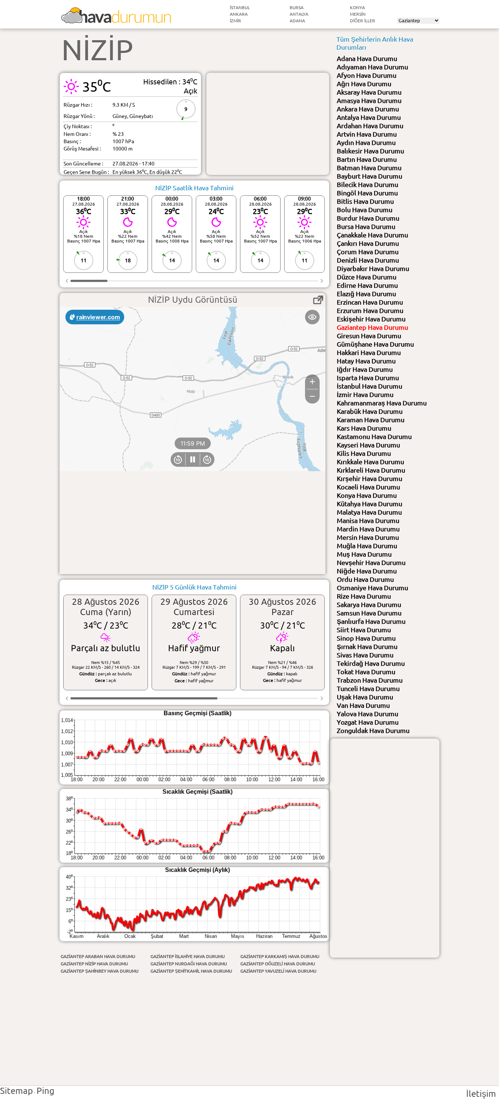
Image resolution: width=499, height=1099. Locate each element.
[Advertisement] (267, 124)
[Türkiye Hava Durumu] (116, 20)
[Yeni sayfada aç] (318, 300)
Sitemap (16, 1091)
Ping (45, 1091)
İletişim (481, 1094)
